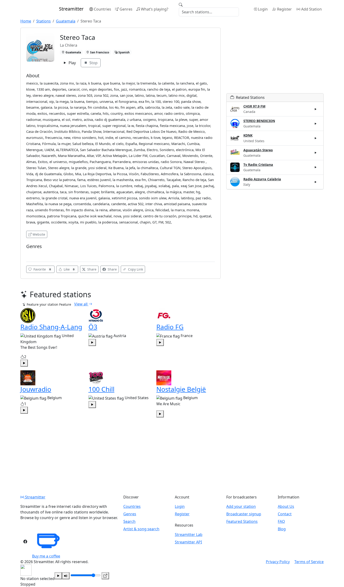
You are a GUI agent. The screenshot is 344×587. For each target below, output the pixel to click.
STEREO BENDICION (259, 121)
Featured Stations (242, 521)
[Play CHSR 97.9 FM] (316, 109)
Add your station (241, 506)
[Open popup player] (105, 575)
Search (129, 521)
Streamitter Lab (188, 534)
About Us (286, 506)
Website (39, 234)
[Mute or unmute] (66, 575)
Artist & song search (141, 528)
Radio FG (169, 326)
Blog (282, 528)
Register (284, 9)
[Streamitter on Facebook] (25, 541)
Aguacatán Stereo (258, 150)
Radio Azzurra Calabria (262, 179)
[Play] (58, 575)
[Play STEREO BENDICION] (316, 124)
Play (72, 62)
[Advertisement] (275, 60)
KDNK (248, 135)
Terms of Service (309, 561)
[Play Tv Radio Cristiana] (316, 167)
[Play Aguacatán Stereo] (316, 153)
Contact (285, 513)
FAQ (281, 521)
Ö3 (92, 326)
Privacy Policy (278, 561)
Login (263, 9)
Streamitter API (188, 542)
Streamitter (34, 497)
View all (81, 304)
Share (91, 269)
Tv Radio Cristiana (258, 164)
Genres (126, 9)
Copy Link (135, 269)
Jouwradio (35, 389)
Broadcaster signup (243, 513)
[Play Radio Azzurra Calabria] (316, 182)
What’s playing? (154, 9)
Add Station (311, 9)
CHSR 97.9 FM (254, 106)
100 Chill (101, 389)
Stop (93, 62)
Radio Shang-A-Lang (51, 326)
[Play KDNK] (316, 138)
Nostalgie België (181, 389)
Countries (102, 9)
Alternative (36, 254)
